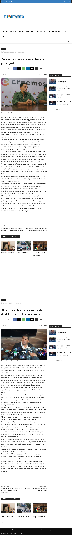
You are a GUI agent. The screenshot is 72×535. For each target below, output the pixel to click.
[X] (70, 1)
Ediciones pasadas (50, 530)
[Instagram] (64, 1)
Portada (11, 530)
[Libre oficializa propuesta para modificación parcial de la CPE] (52, 96)
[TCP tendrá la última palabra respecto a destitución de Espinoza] (52, 81)
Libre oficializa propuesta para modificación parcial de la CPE (63, 96)
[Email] (32, 68)
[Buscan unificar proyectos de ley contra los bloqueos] (24, 246)
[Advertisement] (49, 16)
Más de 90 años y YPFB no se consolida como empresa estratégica (64, 103)
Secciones (8, 46)
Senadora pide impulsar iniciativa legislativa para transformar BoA (39, 254)
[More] (41, 68)
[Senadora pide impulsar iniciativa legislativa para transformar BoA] (40, 246)
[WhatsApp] (23, 68)
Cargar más (59, 109)
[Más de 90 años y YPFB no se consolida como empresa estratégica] (52, 103)
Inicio (2, 46)
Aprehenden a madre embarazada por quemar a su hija (64, 88)
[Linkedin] (28, 68)
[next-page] (5, 260)
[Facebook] (62, 1)
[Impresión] (36, 68)
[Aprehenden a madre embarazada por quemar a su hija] (52, 88)
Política (14, 46)
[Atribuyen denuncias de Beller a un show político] (8, 246)
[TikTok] (67, 1)
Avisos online (39, 530)
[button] (68, 41)
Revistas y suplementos (28, 530)
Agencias (59, 530)
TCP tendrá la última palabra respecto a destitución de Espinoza (63, 81)
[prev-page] (2, 260)
